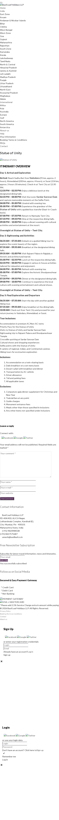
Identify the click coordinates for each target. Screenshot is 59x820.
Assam (3, 17)
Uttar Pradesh (6, 83)
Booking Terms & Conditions (13, 140)
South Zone (5, 48)
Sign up (40, 750)
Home (3, 8)
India (2, 11)
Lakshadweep (6, 58)
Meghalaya (5, 96)
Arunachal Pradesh (9, 92)
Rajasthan (4, 45)
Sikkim (3, 99)
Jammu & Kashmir (8, 70)
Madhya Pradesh (8, 77)
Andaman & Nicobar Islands (13, 20)
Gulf (2, 118)
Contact (4, 146)
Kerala (3, 55)
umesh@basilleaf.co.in (12, 537)
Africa (3, 105)
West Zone (5, 33)
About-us (4, 130)
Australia (4, 111)
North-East (5, 89)
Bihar (2, 23)
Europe (3, 114)
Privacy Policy (5, 611)
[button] (7, 438)
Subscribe (4, 560)
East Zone (5, 14)
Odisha (3, 26)
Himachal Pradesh (8, 67)
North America (7, 121)
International (6, 102)
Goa (2, 36)
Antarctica (5, 127)
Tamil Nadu (5, 61)
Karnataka (5, 52)
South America (7, 124)
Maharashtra (6, 42)
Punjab (3, 80)
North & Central (7, 64)
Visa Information (8, 136)
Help (2, 133)
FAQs (2, 143)
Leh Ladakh (5, 74)
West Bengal (6, 30)
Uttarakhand (6, 86)
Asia (2, 108)
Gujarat (3, 39)
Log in (30, 651)
